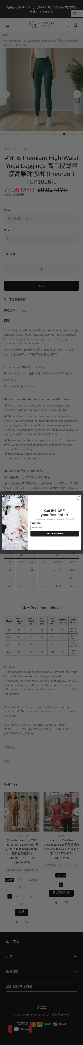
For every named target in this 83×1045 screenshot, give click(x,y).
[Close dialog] (78, 498)
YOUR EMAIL (35, 523)
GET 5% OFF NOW (55, 533)
